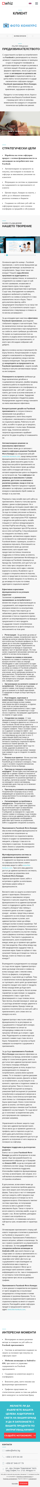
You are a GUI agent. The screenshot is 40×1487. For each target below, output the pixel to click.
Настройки (15, 1483)
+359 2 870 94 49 (14, 1457)
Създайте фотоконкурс (18, 1435)
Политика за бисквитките (10, 1478)
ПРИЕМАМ (23, 1483)
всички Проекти (20, 36)
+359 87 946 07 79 (15, 1463)
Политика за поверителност (24, 1476)
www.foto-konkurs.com (11, 456)
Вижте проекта (15, 131)
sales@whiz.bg (13, 1450)
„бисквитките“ (33, 1478)
